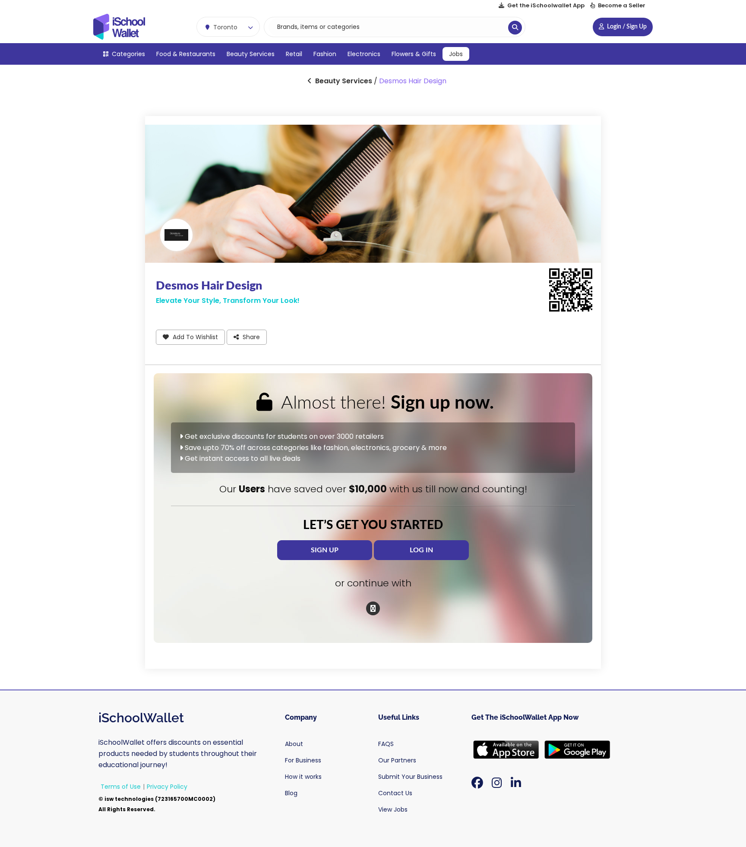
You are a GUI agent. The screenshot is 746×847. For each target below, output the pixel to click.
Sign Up (324, 550)
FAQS (386, 744)
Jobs (456, 54)
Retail (294, 54)
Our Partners (397, 760)
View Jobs (393, 809)
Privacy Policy (167, 786)
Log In (421, 550)
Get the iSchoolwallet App (546, 5)
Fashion (324, 54)
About (294, 744)
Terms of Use (121, 786)
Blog (291, 793)
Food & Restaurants (185, 54)
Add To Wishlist (194, 337)
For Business (303, 760)
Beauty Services (251, 54)
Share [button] (250, 337)
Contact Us (395, 793)
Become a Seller (621, 5)
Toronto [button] (224, 27)
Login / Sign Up (626, 27)
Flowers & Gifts (414, 54)
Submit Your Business (410, 776)
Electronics (364, 54)
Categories (127, 54)
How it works (303, 776)
